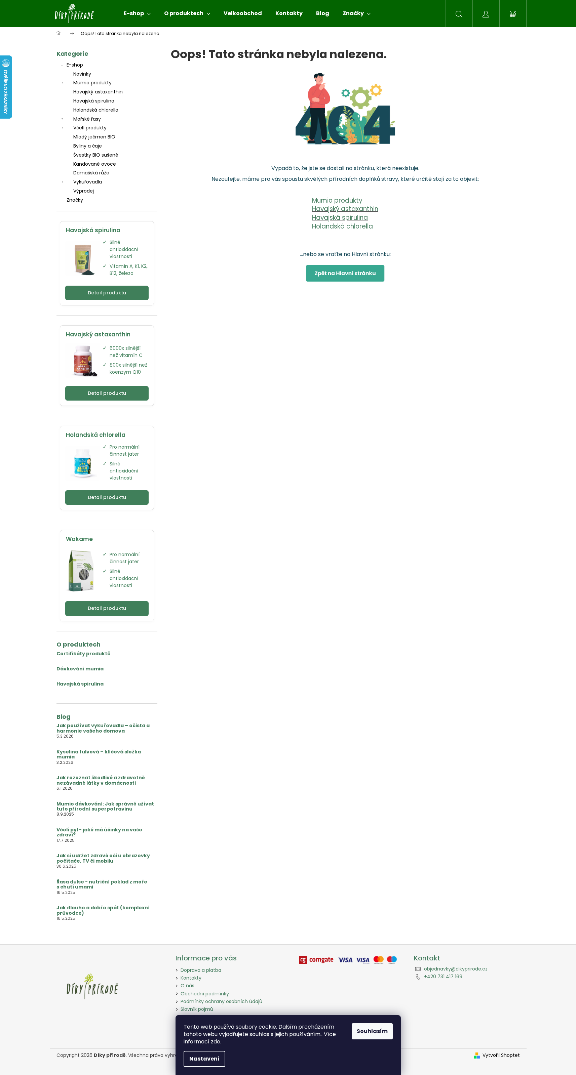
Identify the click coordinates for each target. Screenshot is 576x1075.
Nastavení (204, 1059)
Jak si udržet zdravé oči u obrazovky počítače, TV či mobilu (103, 858)
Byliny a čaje (87, 145)
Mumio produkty (92, 82)
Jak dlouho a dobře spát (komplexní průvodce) (103, 910)
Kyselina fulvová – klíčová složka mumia (98, 754)
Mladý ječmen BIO (94, 136)
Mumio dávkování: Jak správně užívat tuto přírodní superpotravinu (105, 806)
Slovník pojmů (197, 1009)
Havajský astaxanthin (98, 91)
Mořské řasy (87, 119)
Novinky (82, 74)
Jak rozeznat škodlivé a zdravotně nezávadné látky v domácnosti (100, 780)
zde (215, 1041)
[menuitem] (137, 13)
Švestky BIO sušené (95, 155)
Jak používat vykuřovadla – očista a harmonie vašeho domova (103, 728)
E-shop (75, 64)
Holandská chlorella (95, 110)
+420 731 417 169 (443, 976)
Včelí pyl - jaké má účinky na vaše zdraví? (99, 832)
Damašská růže (91, 172)
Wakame (79, 539)
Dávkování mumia (80, 668)
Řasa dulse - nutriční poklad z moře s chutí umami (101, 884)
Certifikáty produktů (83, 653)
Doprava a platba (201, 970)
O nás (187, 985)
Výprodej (83, 191)
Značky (75, 200)
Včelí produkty (90, 127)
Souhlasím (372, 1031)
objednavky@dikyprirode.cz (456, 968)
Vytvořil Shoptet (501, 1055)
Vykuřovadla (87, 181)
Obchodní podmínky (205, 993)
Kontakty (191, 978)
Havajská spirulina (93, 100)
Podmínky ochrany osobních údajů (221, 1001)
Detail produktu (107, 292)
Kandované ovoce (94, 164)
